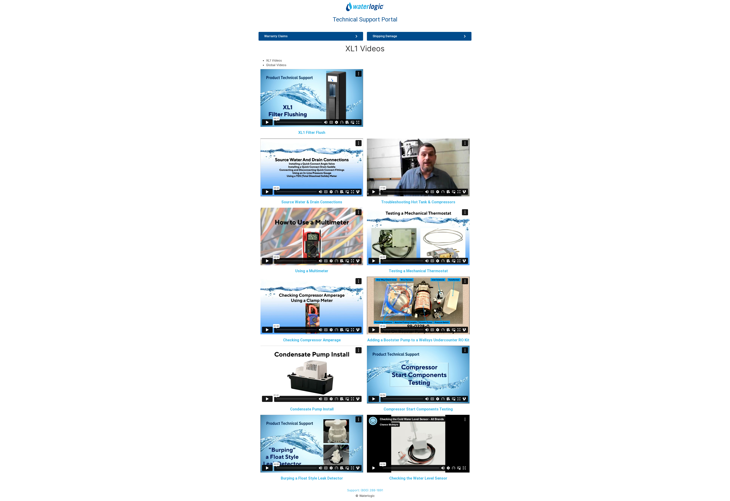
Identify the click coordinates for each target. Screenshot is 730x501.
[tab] (368, 60)
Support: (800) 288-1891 (365, 490)
